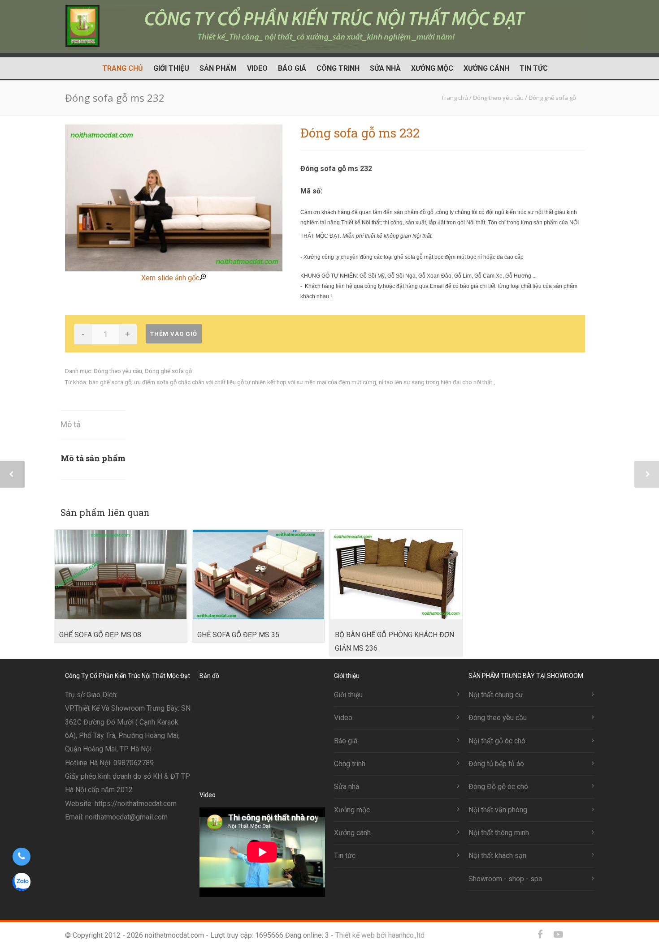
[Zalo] (576, 935)
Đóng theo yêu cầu (118, 371)
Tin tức (534, 68)
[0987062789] (21, 856)
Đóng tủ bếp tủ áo (496, 763)
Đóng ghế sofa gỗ (168, 371)
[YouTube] (558, 935)
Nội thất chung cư (495, 695)
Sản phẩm (218, 68)
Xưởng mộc (432, 68)
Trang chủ (122, 68)
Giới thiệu (171, 68)
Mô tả (71, 424)
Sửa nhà (385, 68)
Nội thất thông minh (498, 832)
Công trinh (338, 68)
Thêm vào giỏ (173, 333)
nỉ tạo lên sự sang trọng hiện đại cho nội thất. (436, 382)
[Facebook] (540, 935)
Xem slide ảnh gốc (170, 278)
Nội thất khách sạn (497, 855)
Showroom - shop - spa (505, 879)
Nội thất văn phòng (497, 810)
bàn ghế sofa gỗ (110, 382)
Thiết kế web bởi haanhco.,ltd (380, 935)
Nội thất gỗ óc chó (496, 741)
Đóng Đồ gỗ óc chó (498, 786)
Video (257, 68)
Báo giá (292, 68)
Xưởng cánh (486, 68)
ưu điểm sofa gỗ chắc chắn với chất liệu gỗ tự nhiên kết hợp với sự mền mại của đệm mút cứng (255, 382)
